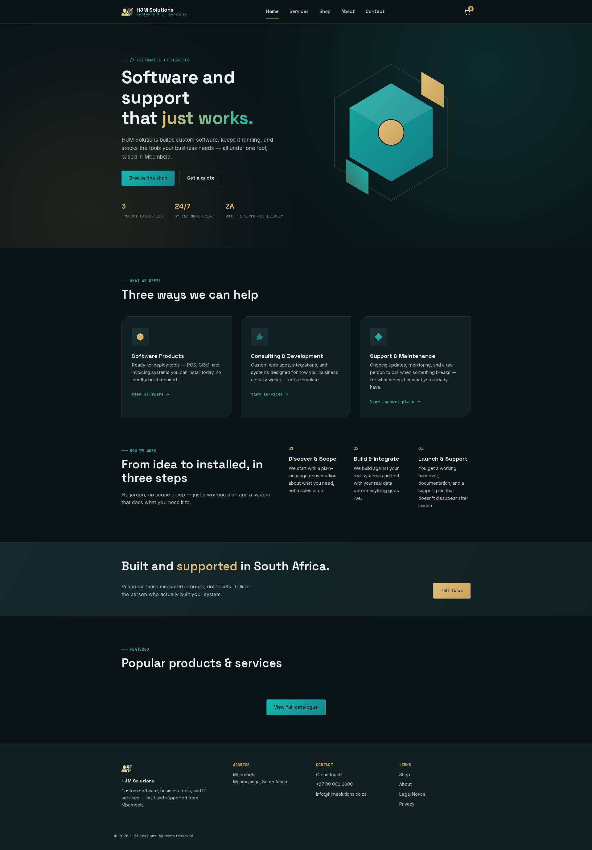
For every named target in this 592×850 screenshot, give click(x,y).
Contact (375, 11)
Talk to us (452, 590)
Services (299, 11)
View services (267, 394)
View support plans (392, 401)
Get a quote (201, 178)
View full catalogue (296, 707)
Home (272, 11)
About (348, 11)
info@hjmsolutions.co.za (341, 794)
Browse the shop (148, 178)
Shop (325, 11)
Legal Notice (412, 794)
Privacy (406, 803)
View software (148, 394)
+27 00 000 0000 (334, 784)
